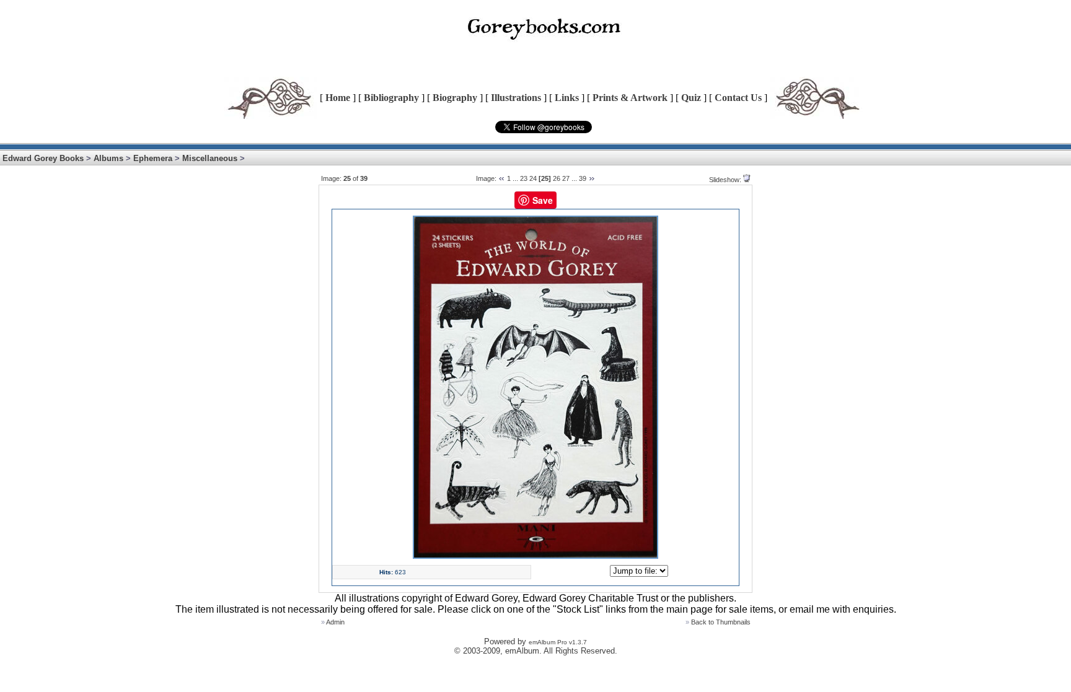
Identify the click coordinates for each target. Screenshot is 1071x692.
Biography (455, 97)
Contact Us (738, 97)
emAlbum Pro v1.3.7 (558, 642)
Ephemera (152, 158)
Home (337, 97)
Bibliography (391, 97)
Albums (108, 158)
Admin (335, 622)
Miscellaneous (209, 158)
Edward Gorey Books (43, 158)
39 (582, 178)
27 (566, 178)
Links (567, 97)
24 (533, 178)
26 (556, 178)
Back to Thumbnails (721, 622)
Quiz (691, 97)
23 (523, 178)
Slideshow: (725, 179)
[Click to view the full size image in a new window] (535, 556)
